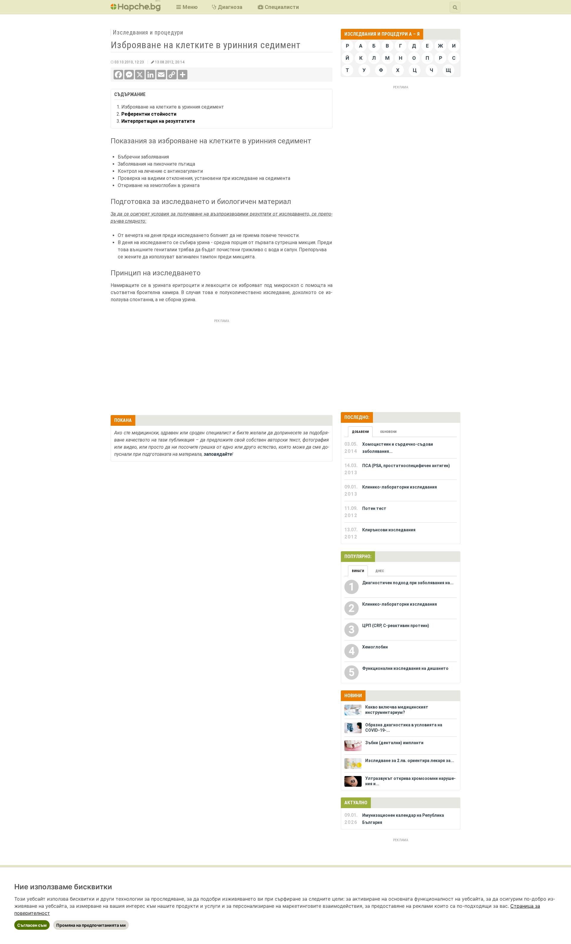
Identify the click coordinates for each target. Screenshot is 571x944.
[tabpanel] (400, 491)
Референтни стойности (148, 114)
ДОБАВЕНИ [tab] (360, 432)
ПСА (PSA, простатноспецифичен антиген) (406, 465)
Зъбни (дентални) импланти (394, 742)
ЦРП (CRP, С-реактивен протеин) (395, 625)
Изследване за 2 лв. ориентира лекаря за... (409, 760)
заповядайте (218, 454)
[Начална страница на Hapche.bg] (136, 9)
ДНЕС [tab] (379, 571)
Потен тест (374, 508)
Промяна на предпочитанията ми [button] (91, 925)
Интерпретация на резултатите (158, 121)
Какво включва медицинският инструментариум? (396, 710)
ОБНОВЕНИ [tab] (388, 432)
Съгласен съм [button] (32, 925)
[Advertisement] (221, 366)
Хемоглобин (375, 647)
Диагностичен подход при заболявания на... (408, 582)
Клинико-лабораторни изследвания (399, 487)
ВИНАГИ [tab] (358, 571)
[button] (186, 7)
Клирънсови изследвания (388, 529)
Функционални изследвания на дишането (405, 668)
